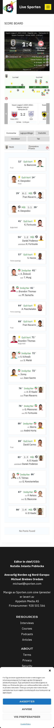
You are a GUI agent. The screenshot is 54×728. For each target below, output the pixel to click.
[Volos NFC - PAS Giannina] (23, 113)
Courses (27, 628)
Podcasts (27, 634)
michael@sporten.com (27, 583)
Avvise (27, 709)
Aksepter (27, 701)
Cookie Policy (26, 724)
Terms (27, 655)
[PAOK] (13, 46)
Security (27, 666)
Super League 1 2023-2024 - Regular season (22, 33)
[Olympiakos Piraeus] (41, 46)
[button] (49, 670)
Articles (27, 640)
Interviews (27, 623)
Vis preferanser (27, 717)
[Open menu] (48, 7)
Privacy (27, 660)
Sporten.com (24, 592)
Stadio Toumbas (18, 35)
